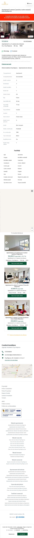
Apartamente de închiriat (17, 469)
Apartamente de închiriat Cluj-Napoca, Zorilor (17, 475)
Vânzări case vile (17, 438)
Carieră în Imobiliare (7, 395)
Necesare (10, 530)
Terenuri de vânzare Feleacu (17, 456)
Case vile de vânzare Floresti (17, 441)
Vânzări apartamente (17, 423)
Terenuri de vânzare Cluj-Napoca (17, 454)
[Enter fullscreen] (32, 191)
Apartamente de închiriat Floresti (17, 473)
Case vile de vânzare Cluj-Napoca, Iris (17, 449)
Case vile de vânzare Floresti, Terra (17, 447)
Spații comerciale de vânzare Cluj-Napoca (17, 462)
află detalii (19, 527)
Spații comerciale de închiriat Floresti (17, 501)
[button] (2, 30)
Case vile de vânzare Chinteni (17, 443)
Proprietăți (4, 386)
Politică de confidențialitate (9, 406)
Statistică (18, 530)
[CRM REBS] (20, 517)
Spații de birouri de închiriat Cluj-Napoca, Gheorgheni (17, 505)
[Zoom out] (32, 230)
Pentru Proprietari (6, 391)
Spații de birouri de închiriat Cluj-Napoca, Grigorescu (17, 503)
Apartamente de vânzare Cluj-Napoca (17, 425)
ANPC (3, 401)
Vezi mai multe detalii (17, 263)
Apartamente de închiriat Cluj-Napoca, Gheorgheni (17, 477)
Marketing (25, 530)
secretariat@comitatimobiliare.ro (13, 354)
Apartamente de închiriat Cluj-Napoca (17, 471)
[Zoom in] (32, 228)
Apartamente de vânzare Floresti (17, 427)
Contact (4, 398)
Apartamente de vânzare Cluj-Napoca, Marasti (17, 434)
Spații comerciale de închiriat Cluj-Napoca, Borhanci (17, 499)
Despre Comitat (6, 393)
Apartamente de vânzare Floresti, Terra (17, 432)
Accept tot (22, 534)
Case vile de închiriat (17, 484)
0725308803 (8, 351)
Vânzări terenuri (17, 452)
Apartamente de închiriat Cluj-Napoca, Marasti (17, 481)
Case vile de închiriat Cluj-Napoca (17, 486)
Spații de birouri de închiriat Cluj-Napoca (17, 495)
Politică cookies (6, 403)
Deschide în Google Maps (11, 360)
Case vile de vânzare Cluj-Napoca (17, 439)
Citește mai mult (6, 64)
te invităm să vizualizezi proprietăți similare (17, 17)
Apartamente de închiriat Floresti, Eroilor (17, 479)
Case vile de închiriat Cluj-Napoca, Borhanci (17, 490)
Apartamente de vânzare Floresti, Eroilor (17, 428)
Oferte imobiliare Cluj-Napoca (9, 67)
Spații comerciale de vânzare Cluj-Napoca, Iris (17, 463)
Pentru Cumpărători (7, 388)
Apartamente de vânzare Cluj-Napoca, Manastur (17, 430)
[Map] (17, 210)
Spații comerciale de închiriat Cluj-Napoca (17, 497)
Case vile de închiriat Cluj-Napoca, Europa (17, 488)
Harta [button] (31, 36)
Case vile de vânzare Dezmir (17, 445)
